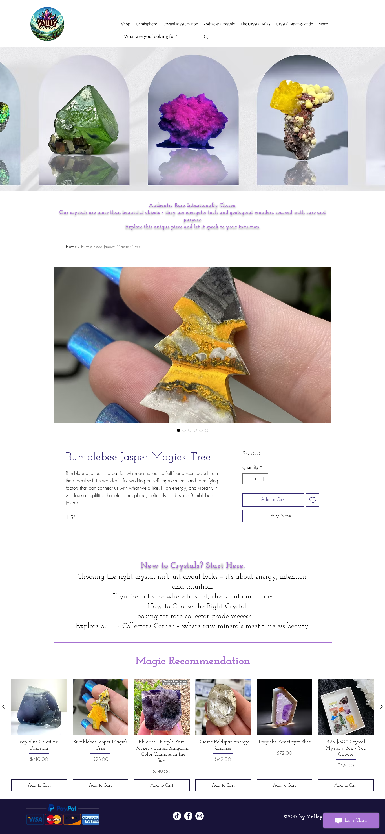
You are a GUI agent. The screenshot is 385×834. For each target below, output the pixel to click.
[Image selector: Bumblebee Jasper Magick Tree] (178, 430)
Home (71, 247)
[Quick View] (39, 707)
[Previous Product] (3, 706)
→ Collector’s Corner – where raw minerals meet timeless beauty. (211, 626)
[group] (192, 735)
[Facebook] (188, 816)
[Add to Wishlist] (312, 500)
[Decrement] (247, 479)
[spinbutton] (255, 479)
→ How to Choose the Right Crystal (192, 606)
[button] (125, 24)
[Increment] (263, 479)
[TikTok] (177, 816)
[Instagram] (199, 816)
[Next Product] (381, 706)
